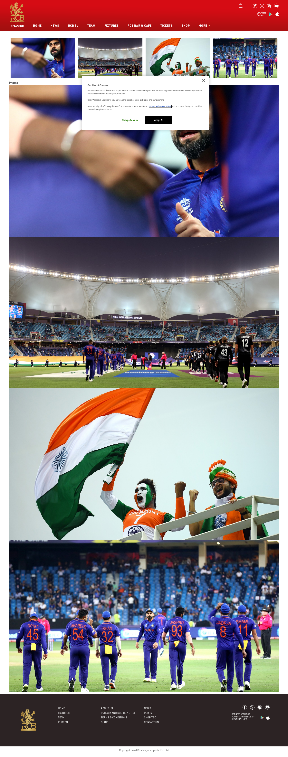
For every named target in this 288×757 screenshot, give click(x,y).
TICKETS (166, 25)
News (55, 25)
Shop (186, 25)
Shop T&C (150, 717)
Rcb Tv (73, 25)
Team (91, 25)
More (203, 25)
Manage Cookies (130, 120)
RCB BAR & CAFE (140, 25)
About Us (107, 708)
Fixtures (111, 25)
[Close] (203, 80)
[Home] (29, 720)
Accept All (158, 120)
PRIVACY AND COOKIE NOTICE (118, 713)
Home (37, 25)
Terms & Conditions (114, 717)
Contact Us (151, 722)
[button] (43, 58)
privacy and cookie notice (160, 106)
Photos (63, 722)
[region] (145, 103)
